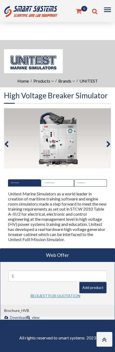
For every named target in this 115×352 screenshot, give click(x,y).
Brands (64, 80)
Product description (15, 182)
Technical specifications (49, 182)
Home (23, 80)
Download (18, 317)
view (35, 317)
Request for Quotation (55, 295)
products (41, 80)
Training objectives (81, 182)
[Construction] (30, 10)
